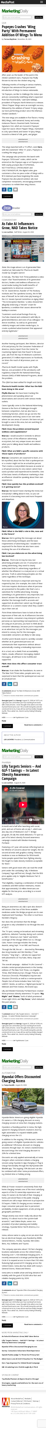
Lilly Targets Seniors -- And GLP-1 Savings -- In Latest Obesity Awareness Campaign (23, 1341)
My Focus (26, 999)
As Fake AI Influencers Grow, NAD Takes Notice (20, 1336)
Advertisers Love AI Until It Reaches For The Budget (22, 1359)
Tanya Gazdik (9, 1085)
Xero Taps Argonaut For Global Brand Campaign (21, 1363)
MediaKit (28, 1399)
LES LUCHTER (8, 739)
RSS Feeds (27, 1401)
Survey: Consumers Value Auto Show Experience (21, 1351)
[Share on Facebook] (4, 190)
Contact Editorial (16, 1401)
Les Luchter (8, 232)
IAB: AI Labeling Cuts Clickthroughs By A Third (20, 1367)
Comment (7, 196)
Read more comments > (33, 725)
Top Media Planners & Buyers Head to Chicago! (20, 1379)
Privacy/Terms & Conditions (20, 1404)
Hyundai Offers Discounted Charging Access (19, 1347)
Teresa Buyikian (10, 39)
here (40, 147)
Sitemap (36, 1401)
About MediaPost (17, 1399)
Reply (4, 721)
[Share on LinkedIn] (9, 190)
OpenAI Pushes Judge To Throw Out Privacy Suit (20, 1355)
